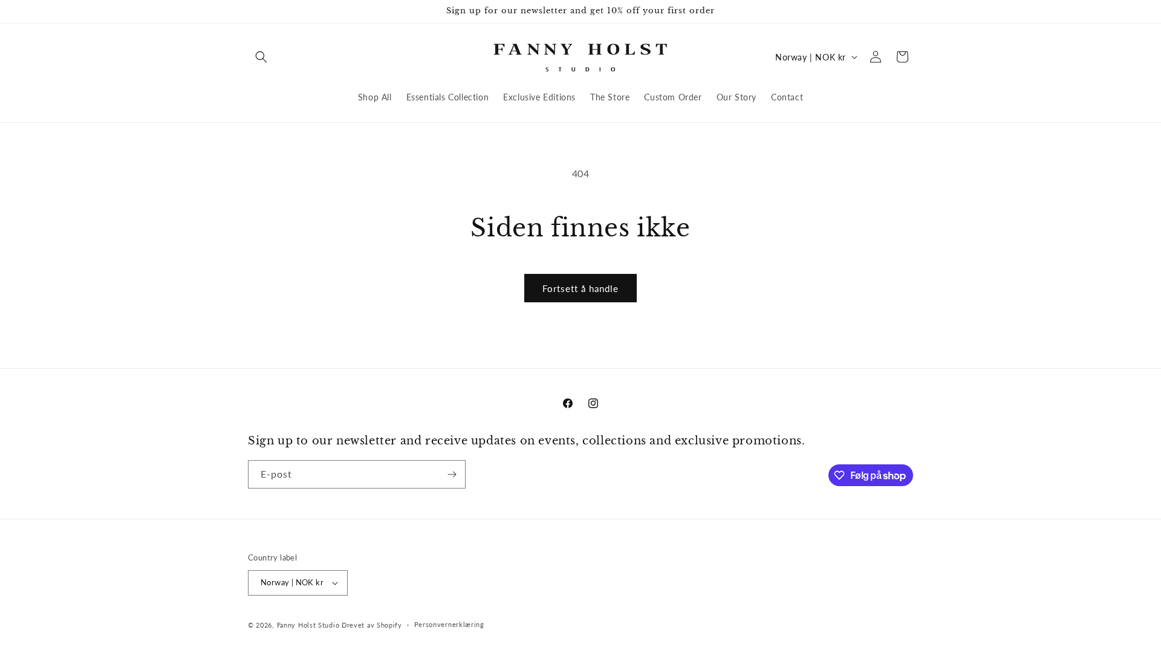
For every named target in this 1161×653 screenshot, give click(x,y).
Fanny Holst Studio (308, 625)
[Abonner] (451, 474)
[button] (261, 57)
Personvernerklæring (449, 624)
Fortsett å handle (580, 288)
